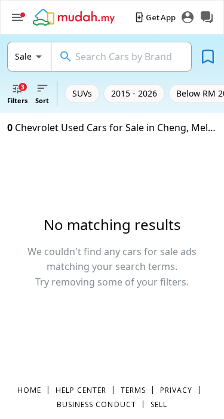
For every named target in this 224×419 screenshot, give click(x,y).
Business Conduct (96, 404)
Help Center (81, 390)
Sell (159, 404)
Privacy (176, 390)
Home (29, 390)
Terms (133, 390)
